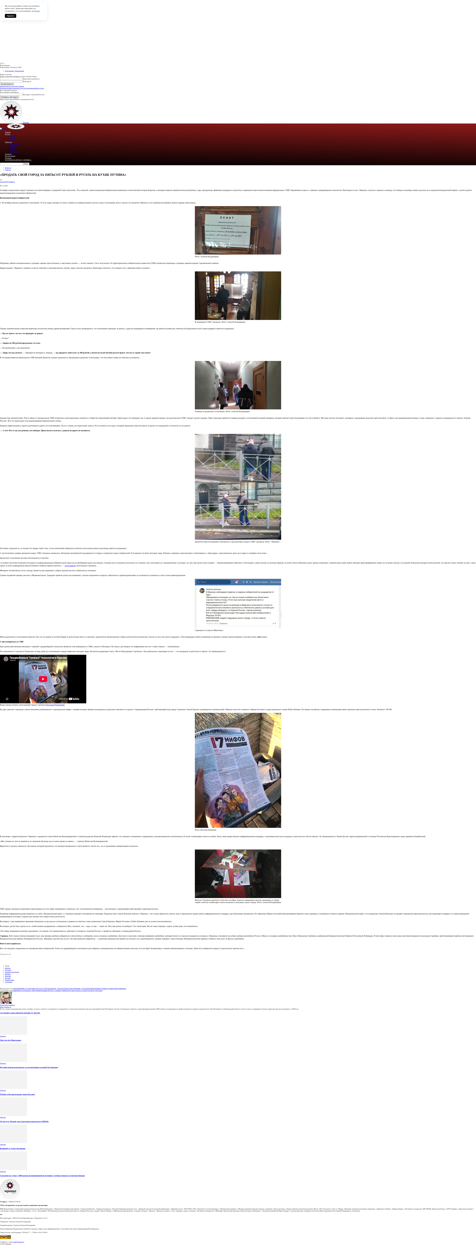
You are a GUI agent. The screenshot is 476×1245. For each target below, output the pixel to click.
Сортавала (8, 982)
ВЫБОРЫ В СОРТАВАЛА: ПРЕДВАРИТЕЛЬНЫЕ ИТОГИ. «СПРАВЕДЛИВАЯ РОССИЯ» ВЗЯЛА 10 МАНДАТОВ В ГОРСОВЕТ (58, 991)
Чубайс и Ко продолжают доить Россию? (17, 1094)
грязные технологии (12, 972)
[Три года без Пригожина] (13, 1034)
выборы (8, 968)
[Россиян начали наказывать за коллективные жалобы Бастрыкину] (13, 1061)
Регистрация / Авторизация (14, 71)
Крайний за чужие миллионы (12, 1148)
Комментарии (14, 144)
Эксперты (13, 152)
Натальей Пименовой (55, 705)
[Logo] (3, 129)
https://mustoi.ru (5, 1007)
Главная (7, 132)
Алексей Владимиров (7, 182)
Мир (11, 140)
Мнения (12, 146)
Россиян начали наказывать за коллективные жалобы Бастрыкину (29, 1067)
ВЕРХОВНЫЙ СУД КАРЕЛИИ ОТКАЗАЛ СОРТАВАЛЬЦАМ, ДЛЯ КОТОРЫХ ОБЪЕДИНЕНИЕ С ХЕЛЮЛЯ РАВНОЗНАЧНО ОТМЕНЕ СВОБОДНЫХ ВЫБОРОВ (70, 989)
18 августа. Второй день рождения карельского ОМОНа (24, 1121)
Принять (10, 16)
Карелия (13, 136)
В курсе (7, 134)
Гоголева (8, 970)
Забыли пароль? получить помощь (12, 86)
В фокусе (8, 168)
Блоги (12, 148)
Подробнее (36, 11)
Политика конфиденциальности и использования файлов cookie (22, 88)
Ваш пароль (27, 81)
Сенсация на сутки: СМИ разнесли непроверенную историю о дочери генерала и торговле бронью (42, 1176)
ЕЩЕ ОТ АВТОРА (33, 1013)
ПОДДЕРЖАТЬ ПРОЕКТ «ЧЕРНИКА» (18, 160)
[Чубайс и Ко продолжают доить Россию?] (13, 1088)
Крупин (7, 978)
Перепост (13, 150)
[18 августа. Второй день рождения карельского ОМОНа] (13, 1115)
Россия (12, 138)
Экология (8, 154)
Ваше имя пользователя (31, 79)
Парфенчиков (9, 980)
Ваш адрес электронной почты (34, 95)
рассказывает (70, 566)
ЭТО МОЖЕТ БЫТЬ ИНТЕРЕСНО (13, 1013)
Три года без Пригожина (10, 1040)
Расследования (10, 156)
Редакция (8, 158)
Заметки (8, 170)
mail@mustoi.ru (18, 1242)
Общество (8, 142)
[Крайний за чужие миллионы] (13, 1142)
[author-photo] (6, 1003)
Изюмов (8, 974)
